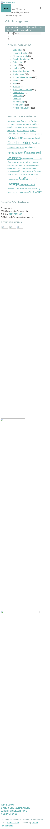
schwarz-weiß (13, 171)
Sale (15, 83)
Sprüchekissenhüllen (22, 89)
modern (22, 165)
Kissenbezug (26, 159)
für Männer (15, 137)
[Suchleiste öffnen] (46, 8)
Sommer (16, 86)
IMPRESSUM (7, 805)
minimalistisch (12, 165)
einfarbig (11, 130)
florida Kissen (23, 130)
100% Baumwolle (13, 121)
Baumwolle (30, 124)
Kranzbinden (17, 162)
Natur (28, 165)
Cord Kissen (17, 127)
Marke (15, 80)
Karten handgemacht (22, 71)
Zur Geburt (35, 191)
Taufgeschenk (27, 184)
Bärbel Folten (13, 823)
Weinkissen (23, 192)
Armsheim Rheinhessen (16, 124)
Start (13, 9)
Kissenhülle (37, 159)
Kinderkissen (18, 74)
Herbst (16, 65)
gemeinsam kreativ (32, 138)
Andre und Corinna (29, 121)
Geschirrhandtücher (22, 59)
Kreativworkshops (30, 162)
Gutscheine (18, 62)
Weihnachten (19, 105)
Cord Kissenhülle (30, 127)
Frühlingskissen (35, 134)
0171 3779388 (15, 214)
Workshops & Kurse (22, 108)
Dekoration (18, 50)
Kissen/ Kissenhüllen (22, 77)
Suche (10, 33)
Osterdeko (34, 165)
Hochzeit (17, 68)
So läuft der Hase (18, 174)
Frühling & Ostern (21, 53)
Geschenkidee (19, 143)
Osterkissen (26, 168)
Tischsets (17, 99)
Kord (9, 162)
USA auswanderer (23, 188)
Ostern (33, 168)
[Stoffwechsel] (8, 3)
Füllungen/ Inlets (20, 56)
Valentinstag (18, 102)
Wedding (36, 188)
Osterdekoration (14, 168)
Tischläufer (18, 96)
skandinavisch (26, 171)
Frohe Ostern (23, 134)
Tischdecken (18, 93)
